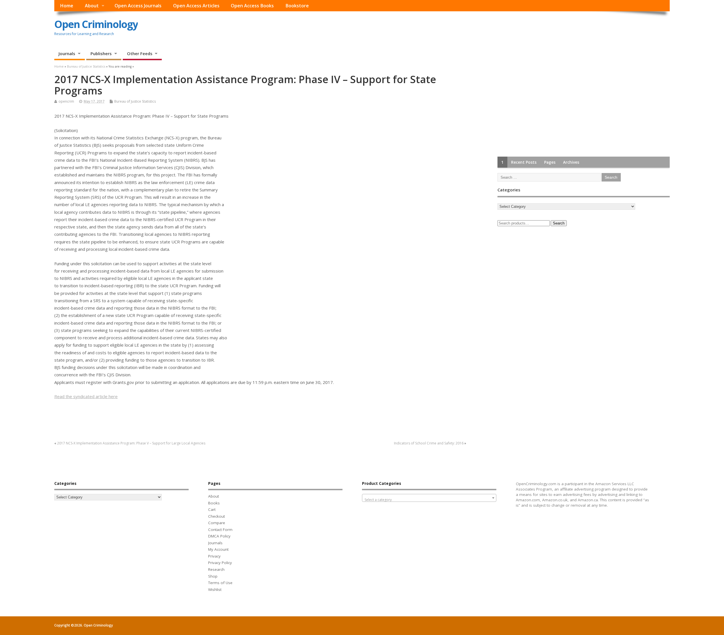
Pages (549, 162)
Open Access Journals (138, 6)
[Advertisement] (539, 109)
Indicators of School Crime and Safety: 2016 (429, 443)
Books (214, 503)
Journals (67, 53)
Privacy (214, 556)
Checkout (216, 516)
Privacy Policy (220, 562)
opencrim (66, 101)
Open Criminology (96, 24)
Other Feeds (139, 53)
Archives (571, 162)
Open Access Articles (196, 6)
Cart (212, 509)
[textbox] (429, 500)
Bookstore (297, 6)
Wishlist (214, 589)
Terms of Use (220, 582)
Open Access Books (252, 6)
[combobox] (429, 498)
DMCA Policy (219, 536)
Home (66, 6)
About (92, 6)
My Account (218, 549)
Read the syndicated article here (86, 396)
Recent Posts (523, 162)
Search (558, 223)
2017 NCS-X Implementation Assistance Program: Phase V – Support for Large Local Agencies (131, 443)
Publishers (101, 53)
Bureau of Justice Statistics (135, 101)
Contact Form (220, 529)
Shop (212, 576)
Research (216, 569)
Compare (216, 522)
